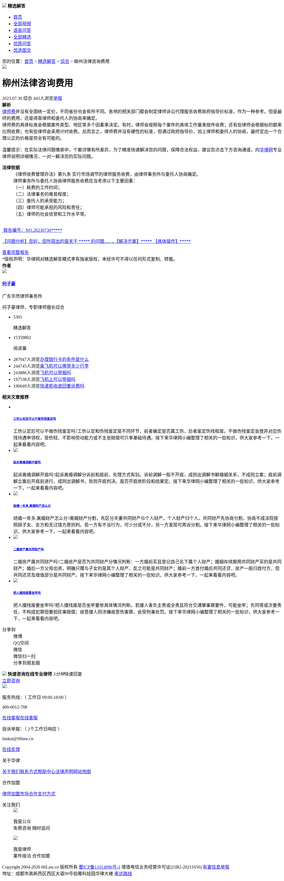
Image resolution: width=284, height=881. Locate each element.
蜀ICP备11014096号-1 (99, 867)
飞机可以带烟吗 (55, 372)
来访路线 (123, 873)
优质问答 (22, 43)
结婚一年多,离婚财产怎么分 (32, 505)
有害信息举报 (216, 867)
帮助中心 (46, 771)
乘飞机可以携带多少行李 (64, 366)
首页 (17, 17)
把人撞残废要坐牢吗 (27, 592)
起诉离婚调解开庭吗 (27, 462)
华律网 (266, 149)
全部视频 (22, 23)
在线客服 (11, 718)
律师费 (9, 111)
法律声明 (64, 771)
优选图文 (22, 50)
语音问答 (22, 30)
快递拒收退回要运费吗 (62, 386)
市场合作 (29, 793)
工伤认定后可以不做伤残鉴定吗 (34, 418)
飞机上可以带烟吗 (57, 379)
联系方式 (29, 771)
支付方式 (46, 793)
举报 (57, 98)
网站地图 (82, 771)
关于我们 (11, 771)
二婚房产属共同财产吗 (28, 549)
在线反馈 (11, 749)
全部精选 (22, 37)
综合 (64, 61)
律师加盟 (11, 793)
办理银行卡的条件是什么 (64, 359)
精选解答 (47, 61)
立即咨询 (11, 680)
